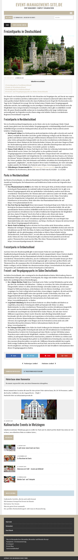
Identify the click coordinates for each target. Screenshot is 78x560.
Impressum (9, 522)
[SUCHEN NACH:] (63, 17)
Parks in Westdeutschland (15, 87)
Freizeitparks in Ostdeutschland (17, 89)
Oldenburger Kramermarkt (43, 167)
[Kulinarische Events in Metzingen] (39, 418)
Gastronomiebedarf (12, 548)
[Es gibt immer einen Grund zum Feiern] (9, 450)
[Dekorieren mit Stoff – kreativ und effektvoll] (9, 471)
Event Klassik (9, 530)
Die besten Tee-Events (11, 504)
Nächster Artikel (48, 363)
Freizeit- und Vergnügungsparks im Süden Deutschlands (26, 92)
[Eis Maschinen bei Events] (9, 460)
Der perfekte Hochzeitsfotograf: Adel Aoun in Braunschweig (24, 509)
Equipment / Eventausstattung (16, 542)
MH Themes (25, 558)
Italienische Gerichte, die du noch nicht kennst (20, 499)
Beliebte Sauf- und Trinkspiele (26, 479)
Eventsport (10, 544)
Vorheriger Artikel (31, 363)
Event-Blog (10, 546)
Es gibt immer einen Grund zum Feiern (28, 448)
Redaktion (10, 78)
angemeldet (17, 383)
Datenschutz (9, 526)
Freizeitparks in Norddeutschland (18, 85)
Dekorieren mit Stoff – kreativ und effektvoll (30, 469)
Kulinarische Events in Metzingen (24, 424)
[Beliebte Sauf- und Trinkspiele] (9, 481)
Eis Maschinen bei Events (24, 458)
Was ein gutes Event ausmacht (14, 506)
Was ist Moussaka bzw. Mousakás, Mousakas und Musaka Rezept (27, 539)
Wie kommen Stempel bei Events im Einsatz (19, 501)
